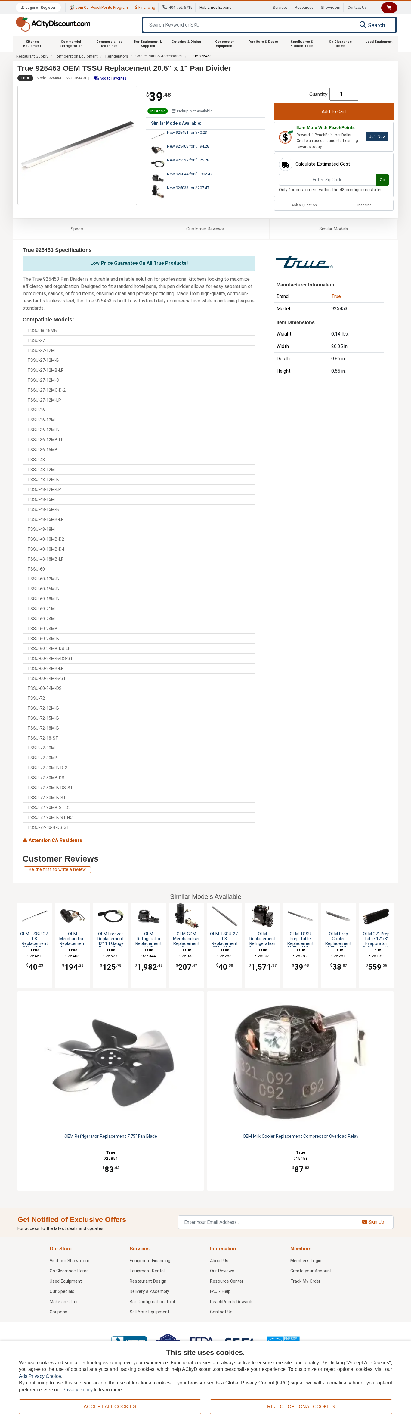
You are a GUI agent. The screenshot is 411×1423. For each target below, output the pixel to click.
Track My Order (305, 1281)
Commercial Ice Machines (109, 44)
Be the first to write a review (57, 869)
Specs (77, 229)
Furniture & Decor (263, 42)
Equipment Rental (147, 1271)
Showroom (330, 7)
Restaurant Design (148, 1281)
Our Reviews (222, 1271)
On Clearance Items (340, 44)
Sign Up (375, 1222)
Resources (304, 7)
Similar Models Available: (176, 123)
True (25, 78)
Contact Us (357, 7)
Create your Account (311, 1271)
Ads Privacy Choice (40, 1376)
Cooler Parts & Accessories (159, 56)
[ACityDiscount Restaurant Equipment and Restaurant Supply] (53, 24)
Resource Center (226, 1281)
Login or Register (40, 7)
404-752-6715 (180, 7)
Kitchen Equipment (32, 44)
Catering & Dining (186, 42)
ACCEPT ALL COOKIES (110, 1406)
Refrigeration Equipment (77, 56)
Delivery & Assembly (149, 1291)
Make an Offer (64, 1301)
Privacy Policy (77, 1389)
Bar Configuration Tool (152, 1301)
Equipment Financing (150, 1260)
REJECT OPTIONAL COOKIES (301, 1406)
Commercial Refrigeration (70, 44)
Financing (146, 7)
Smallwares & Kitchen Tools (301, 44)
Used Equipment (379, 42)
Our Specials (62, 1291)
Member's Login (305, 1260)
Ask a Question (304, 205)
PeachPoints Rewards (232, 1301)
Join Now (377, 136)
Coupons (58, 1312)
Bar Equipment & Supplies (148, 44)
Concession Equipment (225, 44)
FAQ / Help (220, 1291)
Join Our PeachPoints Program (101, 7)
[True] (304, 261)
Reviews (205, 229)
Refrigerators (116, 56)
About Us (219, 1260)
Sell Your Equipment (149, 1312)
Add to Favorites (112, 78)
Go (382, 179)
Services (280, 7)
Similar (333, 229)
